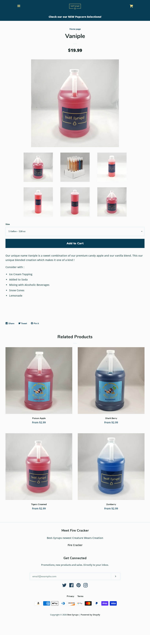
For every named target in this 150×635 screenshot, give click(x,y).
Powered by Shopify (90, 614)
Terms (80, 596)
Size (7, 224)
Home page (75, 29)
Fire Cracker (75, 545)
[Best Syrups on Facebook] (71, 586)
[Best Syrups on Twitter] (64, 586)
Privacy (70, 596)
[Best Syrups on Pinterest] (78, 586)
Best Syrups (72, 614)
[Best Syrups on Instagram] (85, 586)
